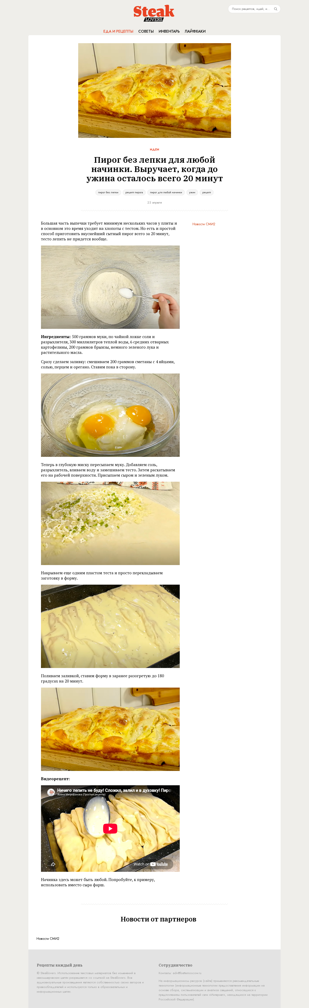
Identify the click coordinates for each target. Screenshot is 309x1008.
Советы (146, 31)
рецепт (206, 192)
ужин (192, 192)
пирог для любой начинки (166, 192)
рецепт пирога (134, 192)
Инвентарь (169, 31)
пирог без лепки (108, 192)
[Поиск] (275, 9)
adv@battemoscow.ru (187, 973)
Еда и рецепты (118, 31)
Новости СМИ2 (203, 224)
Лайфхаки (195, 31)
